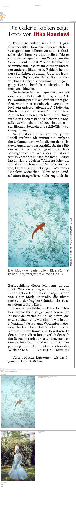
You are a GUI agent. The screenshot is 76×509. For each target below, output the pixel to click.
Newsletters (3, 15)
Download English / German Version (9, 372)
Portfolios (2, 14)
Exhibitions (2, 17)
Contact (67, 487)
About (1, 11)
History (1, 20)
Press (1, 16)
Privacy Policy (73, 487)
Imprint (69, 487)
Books (1, 13)
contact (1, 19)
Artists (1, 12)
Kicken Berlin (38, 5)
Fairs (1, 18)
